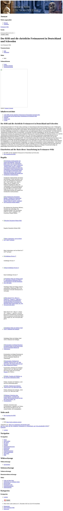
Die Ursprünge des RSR (10, 154)
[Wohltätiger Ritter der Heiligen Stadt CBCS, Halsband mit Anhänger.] (13, 329)
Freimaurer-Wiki (5, 27)
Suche (2, 30)
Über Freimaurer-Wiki (9, 507)
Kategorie (3, 427)
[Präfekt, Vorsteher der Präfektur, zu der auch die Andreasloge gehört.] (13, 377)
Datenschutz (7, 506)
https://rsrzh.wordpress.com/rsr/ (14, 422)
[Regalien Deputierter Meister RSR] (13, 220)
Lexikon (6, 430)
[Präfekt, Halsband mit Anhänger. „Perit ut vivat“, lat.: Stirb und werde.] (13, 387)
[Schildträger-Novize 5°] (10, 256)
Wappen (6, 372)
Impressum (6, 509)
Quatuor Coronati (8, 108)
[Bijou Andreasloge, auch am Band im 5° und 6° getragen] (13, 240)
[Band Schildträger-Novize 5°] (11, 267)
